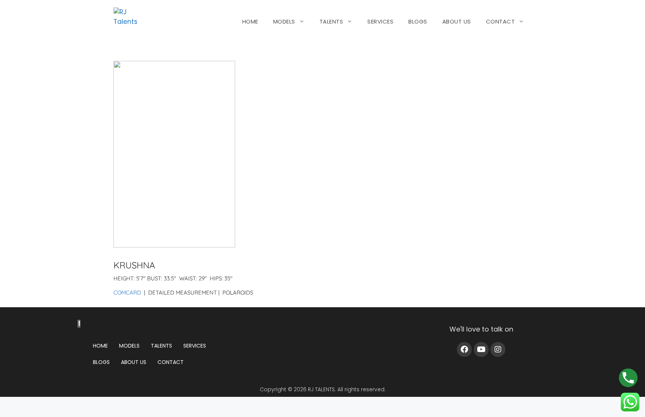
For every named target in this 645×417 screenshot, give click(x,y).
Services (194, 345)
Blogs (101, 362)
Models (129, 345)
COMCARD (127, 292)
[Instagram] (497, 349)
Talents (161, 345)
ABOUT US (456, 21)
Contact (171, 362)
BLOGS (417, 21)
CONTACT (500, 21)
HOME (250, 21)
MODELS (284, 21)
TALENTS (331, 21)
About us (133, 362)
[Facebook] (464, 349)
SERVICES (380, 21)
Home (100, 345)
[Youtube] (481, 349)
